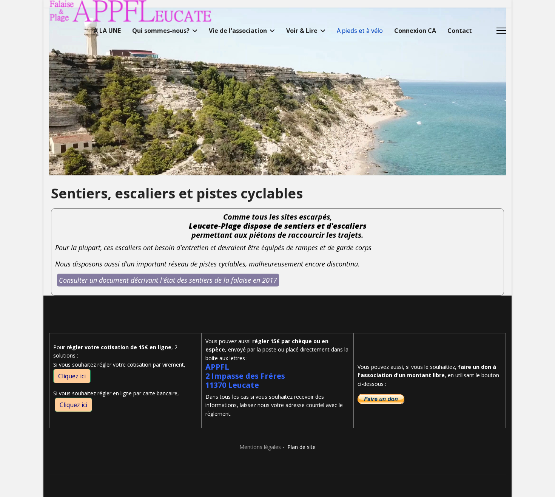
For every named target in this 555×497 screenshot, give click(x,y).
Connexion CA (415, 30)
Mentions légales (260, 447)
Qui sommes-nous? (161, 30)
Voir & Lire (302, 30)
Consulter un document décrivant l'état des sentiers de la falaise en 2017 (168, 280)
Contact (459, 30)
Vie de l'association (238, 30)
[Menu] (501, 30)
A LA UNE (107, 30)
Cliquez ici (72, 376)
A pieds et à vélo (360, 30)
